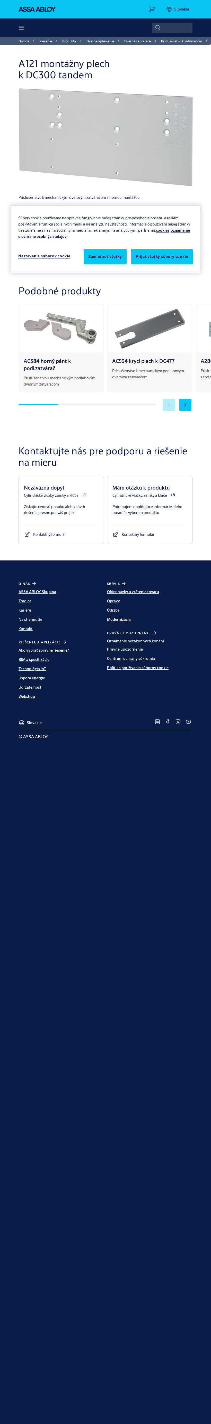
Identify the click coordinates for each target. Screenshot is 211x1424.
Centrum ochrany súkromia (131, 658)
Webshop (27, 696)
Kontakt (26, 628)
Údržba (113, 610)
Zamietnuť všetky (105, 256)
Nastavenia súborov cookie (44, 256)
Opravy (113, 600)
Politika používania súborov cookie (138, 667)
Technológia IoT (32, 668)
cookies (162, 230)
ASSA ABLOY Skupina (37, 591)
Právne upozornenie (125, 649)
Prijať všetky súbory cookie (162, 256)
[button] (185, 405)
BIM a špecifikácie (34, 659)
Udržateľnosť (30, 687)
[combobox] (172, 28)
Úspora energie (32, 678)
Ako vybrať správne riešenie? (44, 650)
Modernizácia (119, 619)
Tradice (25, 600)
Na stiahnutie (30, 619)
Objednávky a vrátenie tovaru (133, 591)
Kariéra (25, 610)
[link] (27, 41)
